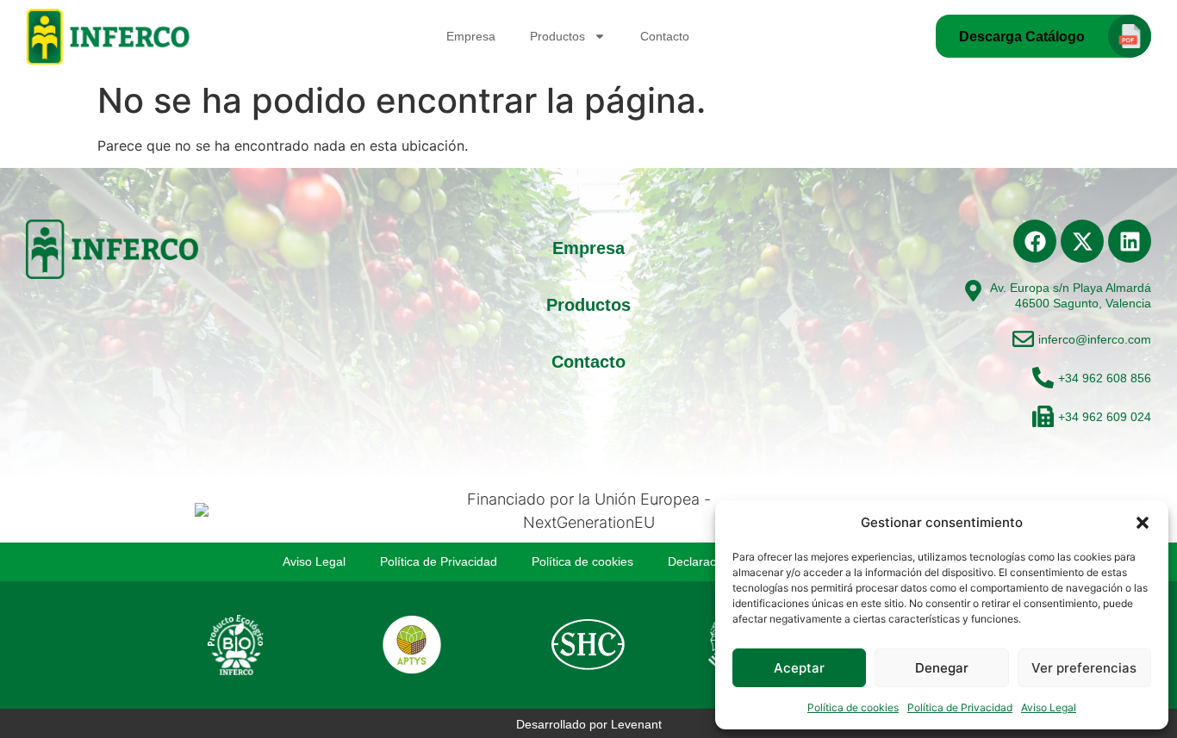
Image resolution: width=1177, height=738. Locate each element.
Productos (557, 36)
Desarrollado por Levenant (589, 724)
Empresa (470, 36)
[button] (1142, 522)
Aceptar (799, 668)
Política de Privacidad (959, 707)
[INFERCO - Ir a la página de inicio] (109, 37)
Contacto (664, 36)
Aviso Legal (1048, 707)
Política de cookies (853, 707)
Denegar (941, 668)
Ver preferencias (1084, 668)
